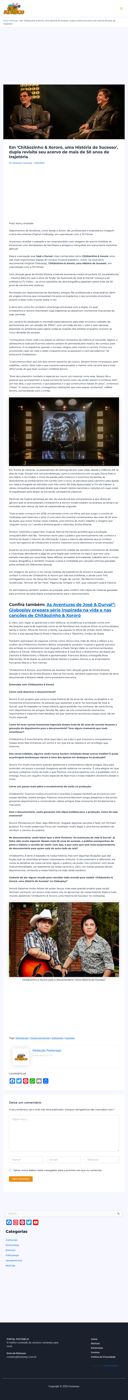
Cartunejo (12, 1240)
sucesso (70, 1038)
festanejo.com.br (42, 1055)
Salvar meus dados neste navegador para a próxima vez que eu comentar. (58, 1170)
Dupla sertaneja (40, 1038)
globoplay (58, 1038)
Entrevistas (12, 1245)
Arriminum (111, 1365)
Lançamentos (14, 1260)
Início (5, 20)
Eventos (10, 1250)
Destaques (22, 1038)
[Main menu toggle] (121, 8)
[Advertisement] (64, 52)
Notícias (14, 20)
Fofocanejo (12, 1255)
